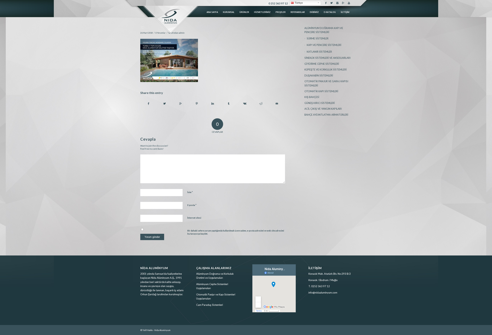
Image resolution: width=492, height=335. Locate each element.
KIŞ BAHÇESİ (311, 97)
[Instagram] (337, 3)
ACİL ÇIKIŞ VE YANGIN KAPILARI (323, 108)
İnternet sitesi (194, 217)
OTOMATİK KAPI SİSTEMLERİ (321, 91)
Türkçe (298, 2)
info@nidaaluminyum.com (322, 292)
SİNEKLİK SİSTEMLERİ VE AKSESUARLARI (327, 57)
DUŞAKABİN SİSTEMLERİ (318, 75)
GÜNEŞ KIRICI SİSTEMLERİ (319, 102)
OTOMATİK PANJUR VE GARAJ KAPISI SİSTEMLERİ (326, 83)
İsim (190, 192)
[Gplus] (343, 3)
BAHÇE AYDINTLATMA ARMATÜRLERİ (326, 114)
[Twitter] (331, 3)
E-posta (191, 204)
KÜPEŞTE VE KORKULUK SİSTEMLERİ (325, 69)
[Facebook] (326, 3)
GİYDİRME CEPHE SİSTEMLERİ (321, 63)
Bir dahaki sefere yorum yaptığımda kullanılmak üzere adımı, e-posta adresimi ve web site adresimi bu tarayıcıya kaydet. (235, 232)
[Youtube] (349, 3)
